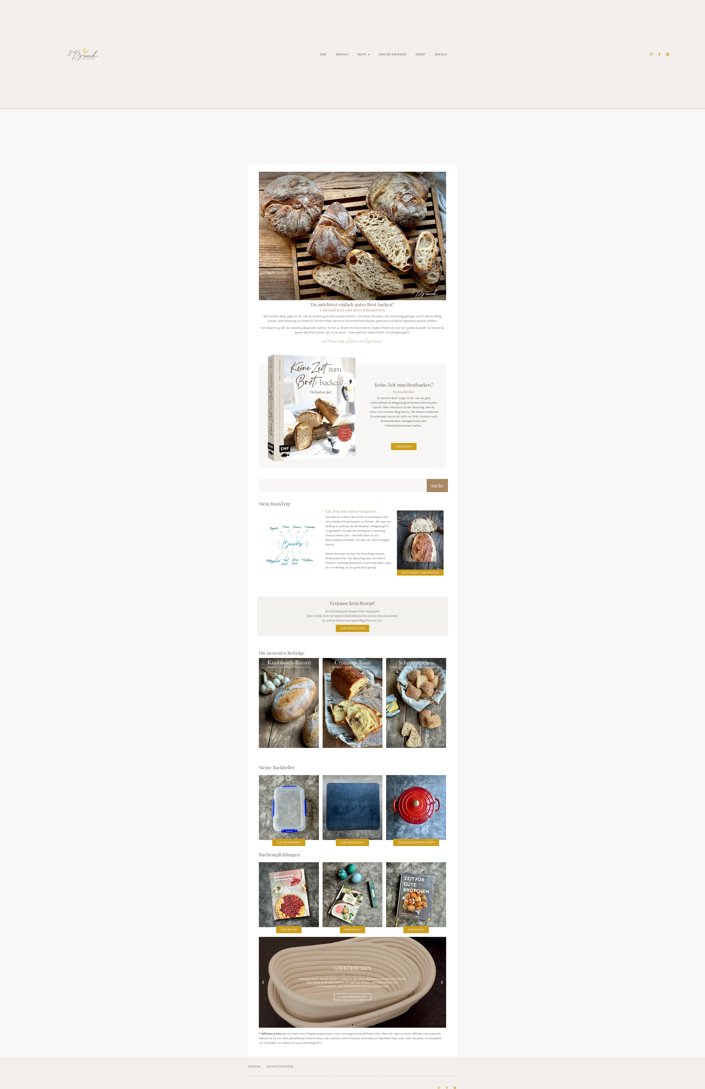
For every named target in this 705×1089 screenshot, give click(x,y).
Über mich (441, 54)
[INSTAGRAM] (651, 54)
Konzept (421, 54)
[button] (263, 982)
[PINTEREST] (667, 54)
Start (323, 54)
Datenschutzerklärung (280, 1066)
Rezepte (361, 54)
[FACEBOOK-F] (659, 54)
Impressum (254, 1066)
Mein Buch (342, 54)
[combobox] (342, 485)
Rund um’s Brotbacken (392, 54)
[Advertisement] (352, 136)
